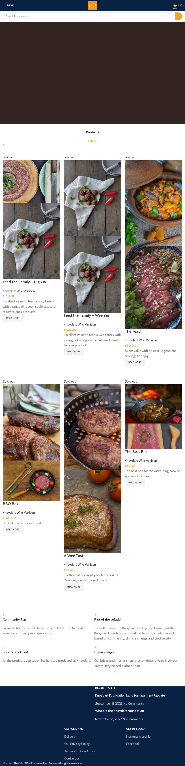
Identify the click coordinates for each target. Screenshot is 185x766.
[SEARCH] (178, 16)
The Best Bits (136, 451)
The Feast (133, 331)
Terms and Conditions (80, 751)
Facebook (132, 744)
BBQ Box (11, 503)
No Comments (133, 704)
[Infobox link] (47, 624)
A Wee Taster (75, 555)
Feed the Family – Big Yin (24, 282)
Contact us (72, 758)
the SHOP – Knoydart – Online (35, 763)
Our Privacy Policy (77, 744)
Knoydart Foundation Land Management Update (130, 695)
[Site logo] (92, 5)
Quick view (7, 326)
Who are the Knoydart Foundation (119, 711)
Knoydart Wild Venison (19, 291)
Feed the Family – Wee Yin (86, 315)
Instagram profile (138, 737)
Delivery (70, 737)
